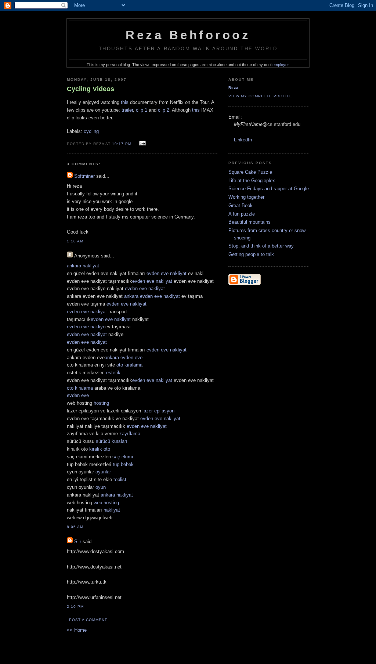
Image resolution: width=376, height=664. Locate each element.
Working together (246, 197)
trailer (127, 110)
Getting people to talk (251, 254)
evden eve (78, 395)
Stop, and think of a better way (261, 246)
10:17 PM (121, 144)
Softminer (84, 176)
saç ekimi (122, 456)
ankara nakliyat (83, 265)
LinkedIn (243, 139)
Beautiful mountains (249, 222)
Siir (77, 541)
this (125, 102)
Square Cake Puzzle (250, 172)
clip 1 (141, 110)
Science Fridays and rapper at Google (268, 188)
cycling (91, 131)
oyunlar (103, 471)
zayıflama (129, 433)
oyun (100, 487)
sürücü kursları (111, 441)
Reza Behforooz (188, 35)
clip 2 (163, 110)
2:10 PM (75, 607)
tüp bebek (123, 464)
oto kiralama (129, 365)
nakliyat (112, 510)
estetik (113, 372)
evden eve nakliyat (167, 273)
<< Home (77, 630)
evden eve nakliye (86, 326)
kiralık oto (99, 449)
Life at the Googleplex (251, 180)
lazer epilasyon (158, 411)
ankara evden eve (123, 357)
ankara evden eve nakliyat (152, 296)
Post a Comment (88, 620)
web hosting (106, 502)
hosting (101, 403)
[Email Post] (141, 143)
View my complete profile (260, 96)
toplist (119, 479)
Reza (233, 88)
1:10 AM (75, 241)
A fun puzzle (241, 214)
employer (280, 64)
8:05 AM (75, 527)
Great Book (240, 205)
